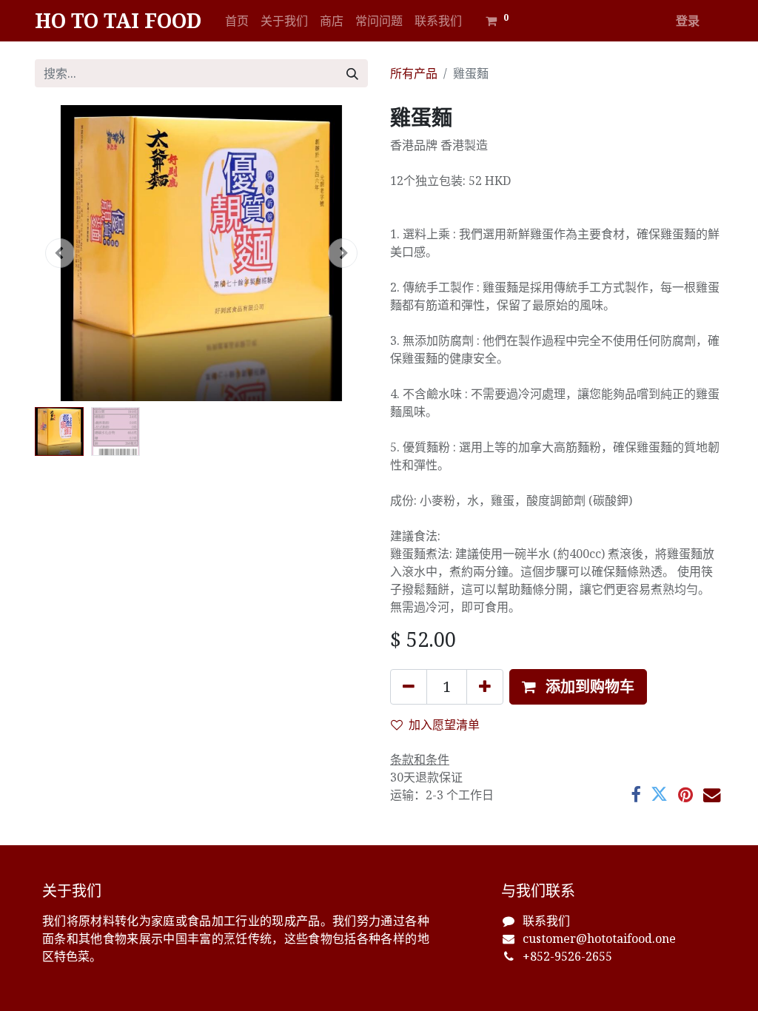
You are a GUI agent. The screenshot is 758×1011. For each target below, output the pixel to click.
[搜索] (352, 73)
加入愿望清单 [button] (444, 724)
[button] (60, 253)
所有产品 (413, 73)
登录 (688, 21)
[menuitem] (237, 21)
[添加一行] (484, 687)
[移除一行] (408, 687)
